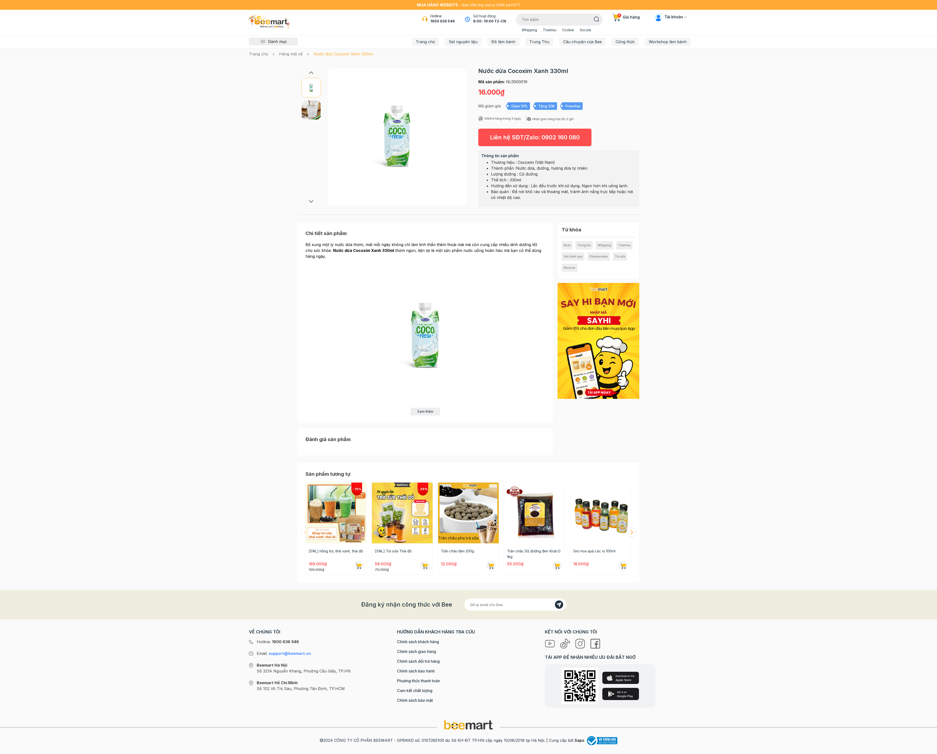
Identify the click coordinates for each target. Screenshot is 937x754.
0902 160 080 (560, 137)
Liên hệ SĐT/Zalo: (535, 137)
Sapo (579, 740)
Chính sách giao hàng (416, 651)
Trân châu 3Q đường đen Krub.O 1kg (533, 554)
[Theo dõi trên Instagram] (580, 643)
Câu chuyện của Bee (582, 41)
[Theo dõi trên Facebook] (595, 643)
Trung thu (584, 245)
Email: (284, 653)
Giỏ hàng (629, 17)
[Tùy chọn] (623, 566)
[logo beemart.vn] (468, 724)
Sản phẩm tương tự (328, 474)
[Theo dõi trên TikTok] (565, 643)
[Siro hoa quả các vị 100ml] (600, 513)
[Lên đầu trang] (928, 749)
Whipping (529, 30)
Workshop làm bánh (668, 41)
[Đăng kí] (559, 604)
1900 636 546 (442, 21)
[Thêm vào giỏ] (359, 566)
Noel (567, 245)
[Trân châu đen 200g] (468, 513)
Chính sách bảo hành (416, 671)
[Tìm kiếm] (596, 19)
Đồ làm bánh (503, 41)
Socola (585, 30)
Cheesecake (598, 256)
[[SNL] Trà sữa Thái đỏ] (402, 513)
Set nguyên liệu (463, 41)
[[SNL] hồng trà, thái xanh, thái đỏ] (336, 513)
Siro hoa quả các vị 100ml (594, 551)
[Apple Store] (620, 678)
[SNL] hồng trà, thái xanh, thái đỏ (336, 551)
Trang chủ (425, 41)
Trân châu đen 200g (457, 551)
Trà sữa (620, 256)
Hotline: (278, 641)
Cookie (568, 30)
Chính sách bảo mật (415, 700)
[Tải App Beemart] (598, 340)
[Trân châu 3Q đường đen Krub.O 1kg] (534, 513)
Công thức (625, 41)
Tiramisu (549, 30)
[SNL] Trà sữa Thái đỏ (393, 551)
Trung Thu (539, 41)
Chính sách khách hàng (418, 641)
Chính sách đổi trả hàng (418, 661)
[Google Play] (620, 694)
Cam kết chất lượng (414, 690)
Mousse (569, 267)
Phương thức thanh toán (418, 680)
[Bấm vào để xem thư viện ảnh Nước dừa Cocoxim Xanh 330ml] (397, 137)
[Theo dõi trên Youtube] (550, 643)
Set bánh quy (573, 256)
